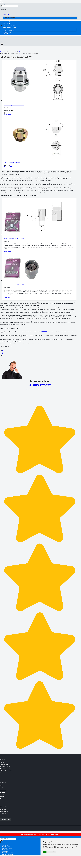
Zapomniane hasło (4, 813)
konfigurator (44, 331)
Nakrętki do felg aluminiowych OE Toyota (14, 105)
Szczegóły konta (4, 811)
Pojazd (9, 51)
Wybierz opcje (7, 114)
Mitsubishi (14, 51)
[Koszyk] (1, 42)
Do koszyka (7, 166)
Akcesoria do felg (4, 775)
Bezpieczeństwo (4, 788)
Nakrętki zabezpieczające (10, 30)
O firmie (2, 796)
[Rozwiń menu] (2, 44)
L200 (19, 51)
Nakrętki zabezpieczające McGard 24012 (14, 284)
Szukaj (1, 840)
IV (2, 353)
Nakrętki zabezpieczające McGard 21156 (14, 238)
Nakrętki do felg (8, 23)
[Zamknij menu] (0, 837)
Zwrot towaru (3, 790)
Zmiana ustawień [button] (51, 851)
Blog (1, 798)
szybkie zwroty (6, 819)
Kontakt (2, 794)
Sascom (5, 830)
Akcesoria (6, 33)
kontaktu (37, 343)
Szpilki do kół (7, 32)
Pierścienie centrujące (9, 25)
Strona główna (3, 51)
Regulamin (2, 792)
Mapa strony (2, 827)
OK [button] (45, 851)
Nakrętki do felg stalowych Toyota (12, 162)
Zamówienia (3, 809)
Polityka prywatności (5, 785)
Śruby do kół (6, 22)
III (2, 352)
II (2, 350)
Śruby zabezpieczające (9, 28)
